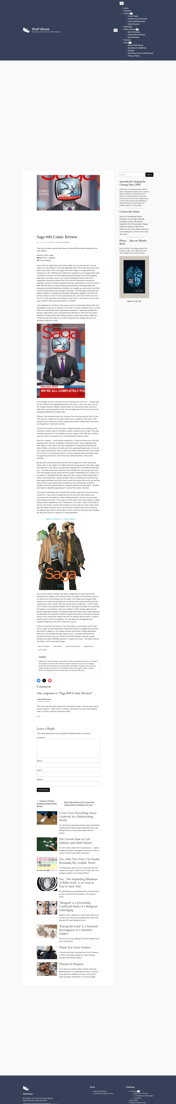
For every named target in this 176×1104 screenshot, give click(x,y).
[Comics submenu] (131, 14)
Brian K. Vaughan (44, 646)
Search (149, 174)
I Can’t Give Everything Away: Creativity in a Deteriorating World (78, 816)
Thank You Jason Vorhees (75, 947)
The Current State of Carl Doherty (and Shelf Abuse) (75, 840)
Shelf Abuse (41, 29)
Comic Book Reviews (62, 242)
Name (40, 761)
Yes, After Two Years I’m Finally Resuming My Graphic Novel (79, 860)
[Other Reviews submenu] (137, 29)
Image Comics (88, 646)
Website (40, 780)
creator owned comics (72, 646)
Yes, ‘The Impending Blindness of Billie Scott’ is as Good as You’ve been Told (78, 882)
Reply (39, 716)
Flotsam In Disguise (71, 964)
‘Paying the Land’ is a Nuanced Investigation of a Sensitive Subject (78, 930)
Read (129, 301)
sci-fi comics (42, 650)
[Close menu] (122, 3)
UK (137, 301)
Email (39, 770)
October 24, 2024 (44, 701)
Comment (41, 738)
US (140, 301)
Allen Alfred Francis (44, 699)
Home (126, 8)
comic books (57, 646)
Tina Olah (50, 242)
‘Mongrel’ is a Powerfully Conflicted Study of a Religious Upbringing (78, 906)
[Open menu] (116, 30)
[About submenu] (130, 43)
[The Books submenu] (138, 1091)
